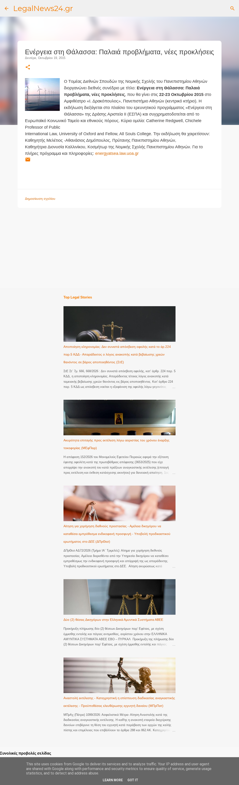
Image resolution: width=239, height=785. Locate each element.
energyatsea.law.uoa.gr (117, 153)
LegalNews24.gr (43, 8)
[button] (28, 67)
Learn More (113, 780)
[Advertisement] (127, 247)
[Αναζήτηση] (232, 8)
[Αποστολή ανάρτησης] (28, 161)
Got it (132, 780)
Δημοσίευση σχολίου (40, 198)
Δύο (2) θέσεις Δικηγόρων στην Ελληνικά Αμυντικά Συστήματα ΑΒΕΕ (113, 619)
